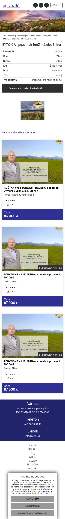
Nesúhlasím (32, 506)
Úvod (6, 36)
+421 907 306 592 (32, 424)
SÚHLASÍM (32, 498)
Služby (32, 461)
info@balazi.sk (32, 436)
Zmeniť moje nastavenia (32, 513)
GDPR (32, 457)
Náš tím (32, 449)
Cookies (33, 472)
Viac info (49, 493)
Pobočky (32, 464)
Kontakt (32, 468)
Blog (32, 453)
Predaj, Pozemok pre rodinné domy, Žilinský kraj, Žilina (33, 36)
